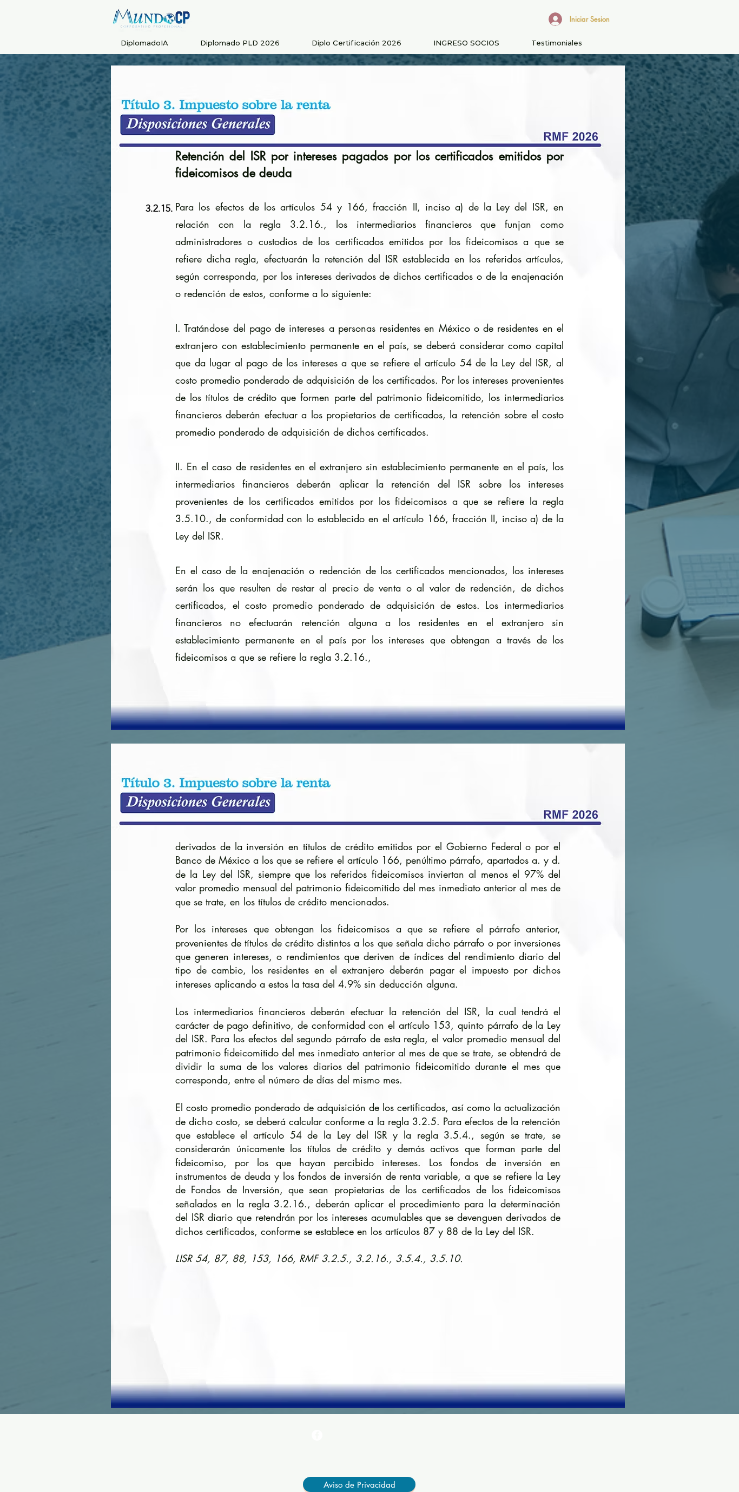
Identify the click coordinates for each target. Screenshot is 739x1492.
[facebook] (317, 1435)
